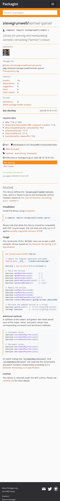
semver (10, 153)
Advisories (7, 101)
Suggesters (8, 86)
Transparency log (11, 71)
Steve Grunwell (12, 149)
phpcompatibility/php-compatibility (22, 127)
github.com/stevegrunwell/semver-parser (22, 65)
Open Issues (8, 92)
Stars (5, 89)
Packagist (10, 4)
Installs (6, 80)
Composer (30, 210)
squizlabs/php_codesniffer (17, 136)
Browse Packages (9, 499)
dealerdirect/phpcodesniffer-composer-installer (27, 125)
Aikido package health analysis (17, 104)
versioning (21, 153)
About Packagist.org (10, 488)
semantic (32, 153)
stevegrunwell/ (16, 23)
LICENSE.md (8, 380)
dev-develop (9, 162)
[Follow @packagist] (50, 488)
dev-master (8, 166)
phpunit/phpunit (13, 133)
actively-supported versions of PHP (26, 231)
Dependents (8, 83)
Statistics (5, 496)
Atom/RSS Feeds (8, 491)
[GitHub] (56, 488)
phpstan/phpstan (13, 130)
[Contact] (44, 488)
